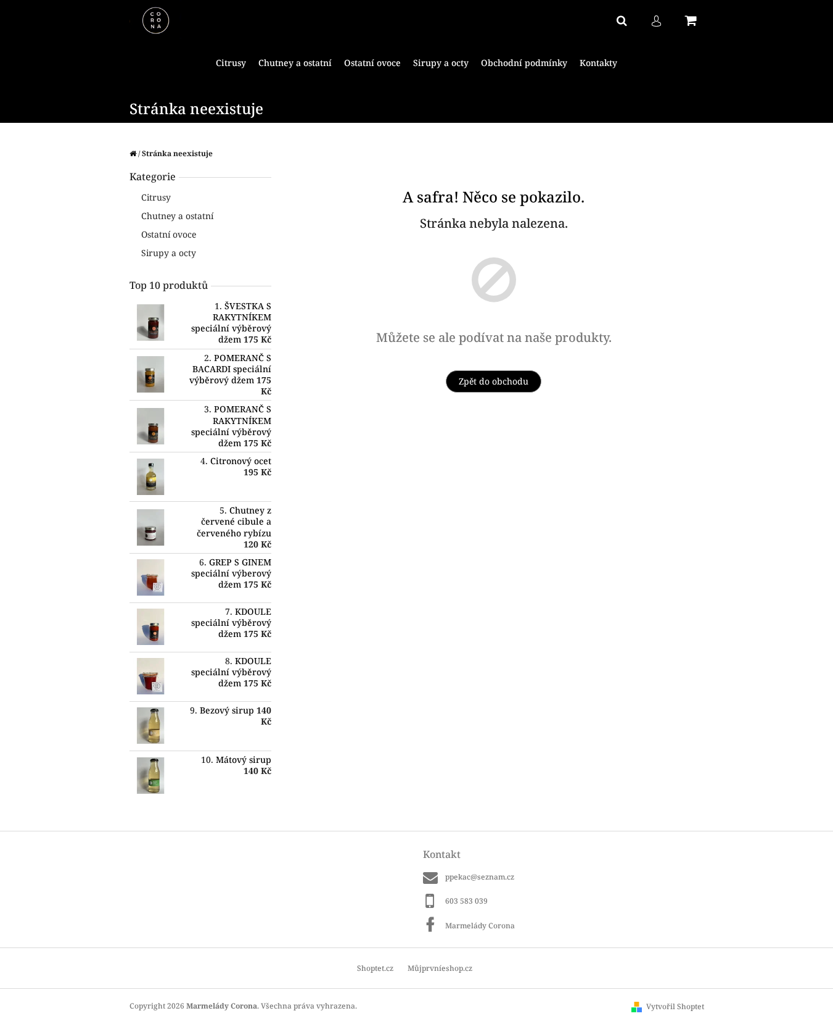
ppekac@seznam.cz (479, 877)
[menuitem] (231, 63)
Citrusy (156, 197)
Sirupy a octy (168, 253)
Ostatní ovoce (168, 234)
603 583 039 (466, 901)
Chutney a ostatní (177, 216)
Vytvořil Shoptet (675, 1006)
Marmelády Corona (480, 925)
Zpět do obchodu (493, 381)
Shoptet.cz (375, 968)
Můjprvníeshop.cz (440, 968)
